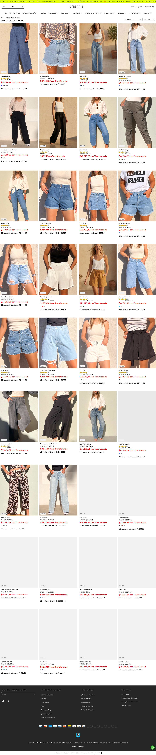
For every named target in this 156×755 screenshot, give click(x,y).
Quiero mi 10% (78, 31)
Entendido (98, 752)
